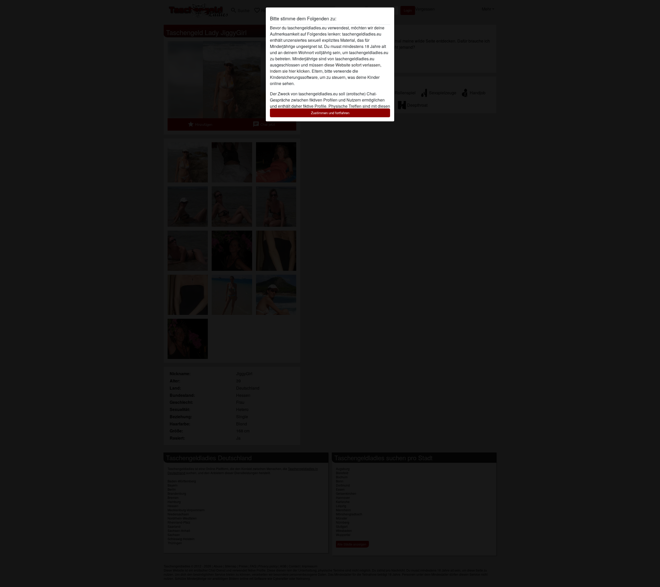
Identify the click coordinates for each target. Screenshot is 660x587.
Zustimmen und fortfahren (330, 112)
